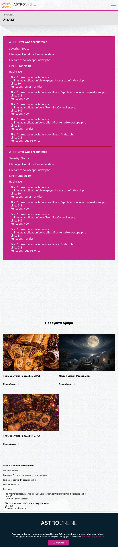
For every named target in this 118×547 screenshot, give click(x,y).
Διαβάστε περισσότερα (93, 536)
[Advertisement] (59, 291)
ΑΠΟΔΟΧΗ (58, 542)
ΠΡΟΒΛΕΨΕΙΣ (8, 15)
